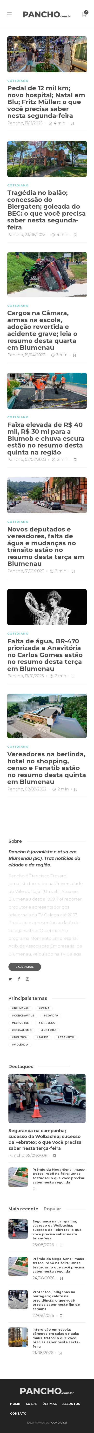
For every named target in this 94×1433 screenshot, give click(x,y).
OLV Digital (59, 1422)
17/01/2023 (34, 676)
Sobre (31, 1404)
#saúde (42, 1037)
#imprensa (46, 1022)
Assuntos (71, 1404)
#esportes (20, 1022)
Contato (18, 1413)
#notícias (48, 1030)
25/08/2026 (36, 1155)
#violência (20, 1044)
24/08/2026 (43, 1278)
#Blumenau (20, 1008)
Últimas (49, 1404)
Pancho (15, 123)
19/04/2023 (35, 355)
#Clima (44, 1008)
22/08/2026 (43, 1315)
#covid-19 (51, 1015)
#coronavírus (23, 1015)
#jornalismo (22, 1030)
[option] (47, 1133)
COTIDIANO (18, 81)
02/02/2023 (35, 459)
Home (15, 1404)
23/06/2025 (35, 234)
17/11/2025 (34, 123)
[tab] (23, 1209)
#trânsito (66, 1037)
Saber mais (25, 967)
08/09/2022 (36, 789)
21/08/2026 (43, 1352)
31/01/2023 (34, 571)
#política (19, 1037)
